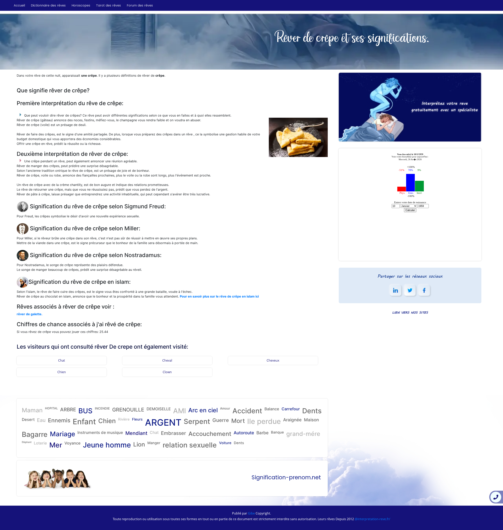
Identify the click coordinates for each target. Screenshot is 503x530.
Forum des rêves (140, 5)
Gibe (251, 513)
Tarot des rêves (108, 5)
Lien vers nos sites (410, 312)
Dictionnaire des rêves (48, 5)
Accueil (19, 5)
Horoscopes (81, 5)
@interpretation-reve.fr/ (372, 519)
